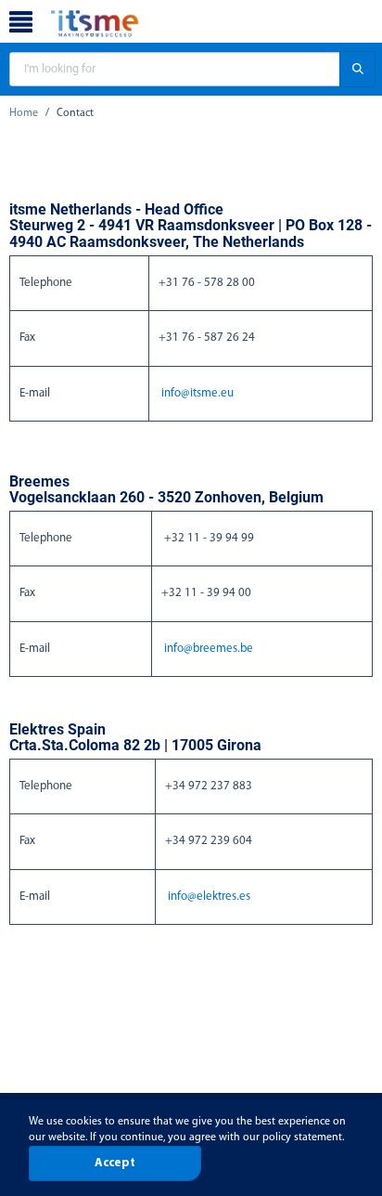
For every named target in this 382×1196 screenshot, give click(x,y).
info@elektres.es (209, 896)
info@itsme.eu (197, 393)
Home (23, 113)
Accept (115, 1163)
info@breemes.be (208, 649)
